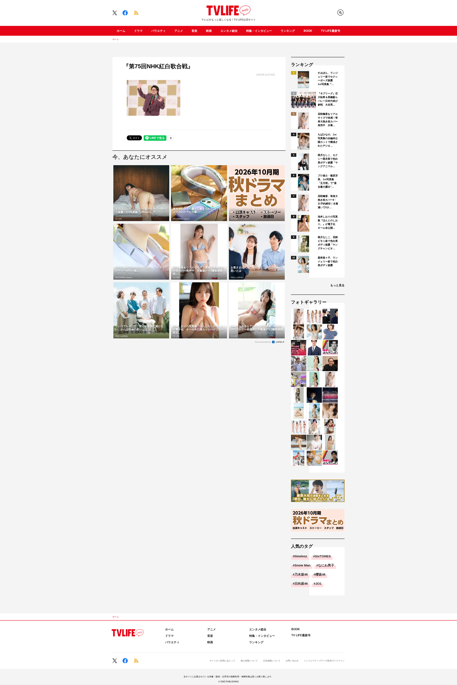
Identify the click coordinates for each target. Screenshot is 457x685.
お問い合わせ (292, 660)
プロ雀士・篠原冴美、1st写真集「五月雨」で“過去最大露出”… (328, 181)
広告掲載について (271, 660)
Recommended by (263, 342)
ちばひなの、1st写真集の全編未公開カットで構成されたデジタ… (328, 140)
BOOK (308, 30)
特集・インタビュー (259, 30)
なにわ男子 (326, 565)
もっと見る (337, 285)
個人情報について (249, 660)
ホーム (121, 30)
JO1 (318, 583)
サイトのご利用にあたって (222, 660)
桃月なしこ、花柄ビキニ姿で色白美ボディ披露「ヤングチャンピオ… (328, 243)
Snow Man (302, 565)
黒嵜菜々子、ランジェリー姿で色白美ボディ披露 (328, 261)
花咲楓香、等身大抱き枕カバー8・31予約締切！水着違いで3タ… (328, 202)
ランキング (288, 30)
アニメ (178, 30)
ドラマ (138, 30)
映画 (209, 30)
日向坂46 (301, 583)
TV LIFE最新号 (330, 30)
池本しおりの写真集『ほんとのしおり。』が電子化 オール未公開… (328, 222)
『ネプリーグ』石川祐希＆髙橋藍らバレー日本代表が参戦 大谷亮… (328, 99)
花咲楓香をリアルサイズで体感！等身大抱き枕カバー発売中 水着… (328, 119)
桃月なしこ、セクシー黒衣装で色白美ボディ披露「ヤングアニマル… (328, 161)
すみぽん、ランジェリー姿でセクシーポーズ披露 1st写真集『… (328, 78)
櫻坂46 (320, 574)
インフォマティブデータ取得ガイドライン (324, 660)
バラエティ (158, 30)
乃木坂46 (301, 574)
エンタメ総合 (229, 30)
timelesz (301, 556)
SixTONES (323, 556)
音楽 (194, 30)
